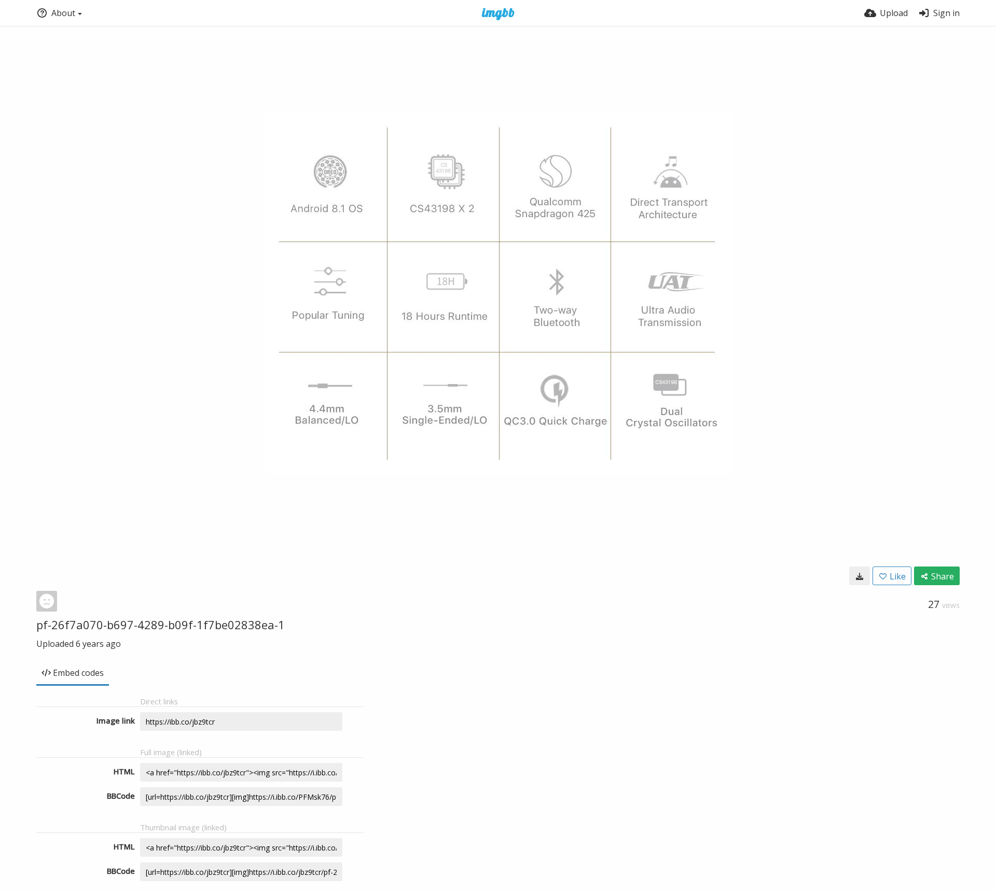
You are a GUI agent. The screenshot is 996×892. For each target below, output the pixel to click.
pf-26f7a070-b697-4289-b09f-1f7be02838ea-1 (160, 624)
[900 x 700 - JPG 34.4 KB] (859, 576)
